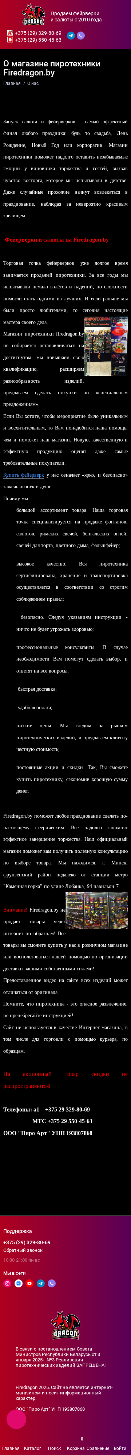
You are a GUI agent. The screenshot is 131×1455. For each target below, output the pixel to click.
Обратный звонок (23, 1250)
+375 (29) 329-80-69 (38, 33)
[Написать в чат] (16, 1419)
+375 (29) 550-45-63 (38, 40)
